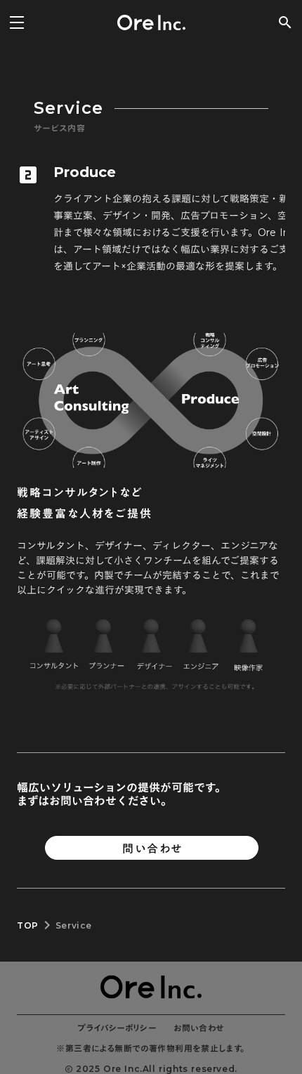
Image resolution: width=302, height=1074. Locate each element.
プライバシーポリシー (117, 1028)
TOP (28, 925)
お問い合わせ (198, 1028)
